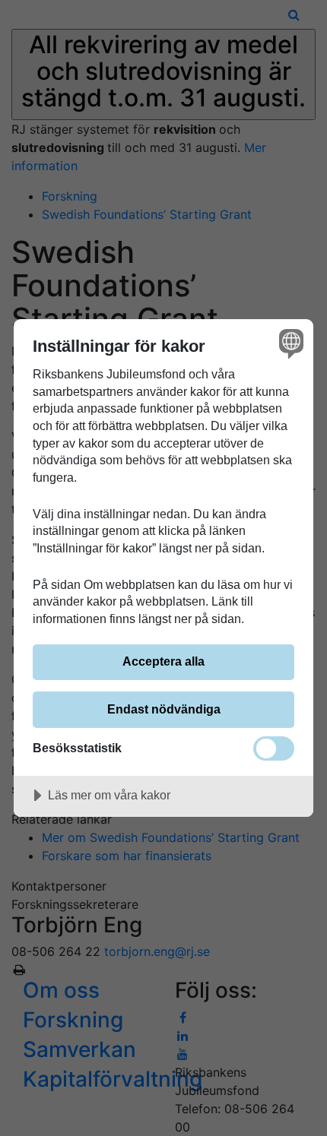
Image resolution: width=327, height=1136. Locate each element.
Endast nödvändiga (164, 709)
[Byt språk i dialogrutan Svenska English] (289, 343)
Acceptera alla (163, 661)
